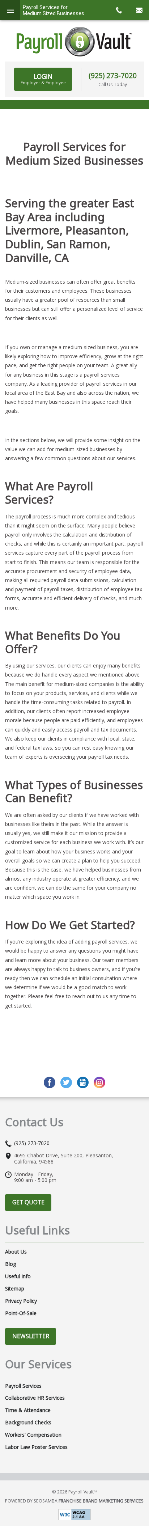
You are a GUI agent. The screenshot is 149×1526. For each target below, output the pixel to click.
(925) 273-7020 (113, 75)
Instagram (99, 1082)
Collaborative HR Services (35, 1397)
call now (118, 10)
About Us (16, 1251)
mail (139, 10)
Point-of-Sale (21, 1313)
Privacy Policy (21, 1301)
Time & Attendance (28, 1410)
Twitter (66, 1082)
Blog (10, 1264)
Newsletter (30, 1336)
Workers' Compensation (33, 1434)
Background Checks (28, 1422)
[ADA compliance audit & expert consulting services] (74, 1513)
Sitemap (14, 1288)
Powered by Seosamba (74, 1501)
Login (43, 79)
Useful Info (18, 1276)
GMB (83, 1082)
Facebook (49, 1082)
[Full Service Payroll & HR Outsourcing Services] (74, 41)
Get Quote (28, 1202)
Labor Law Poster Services (36, 1447)
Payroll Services (23, 1386)
